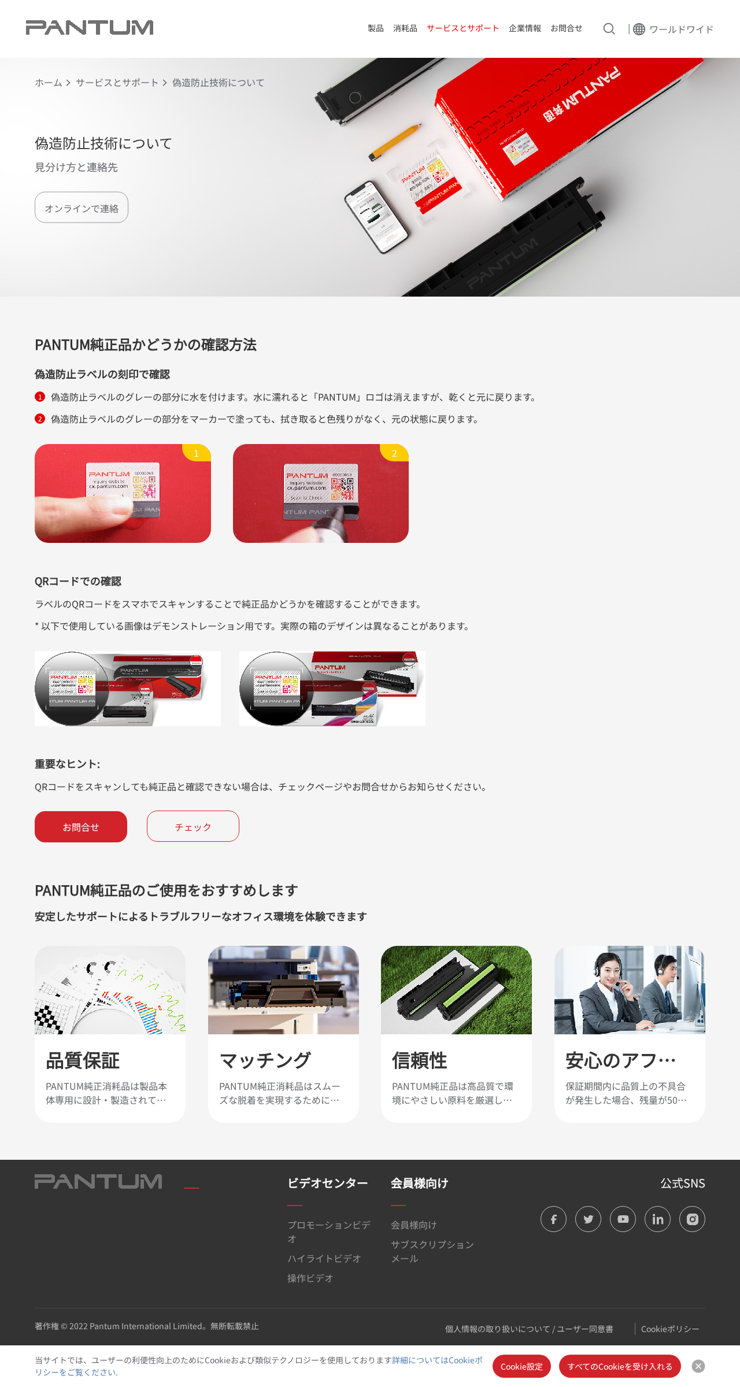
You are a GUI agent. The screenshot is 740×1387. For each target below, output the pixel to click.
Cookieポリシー (670, 1328)
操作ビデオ (310, 1278)
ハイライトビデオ (324, 1258)
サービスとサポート (463, 28)
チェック (193, 827)
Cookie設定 (522, 1366)
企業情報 (525, 28)
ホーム (48, 82)
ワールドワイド (681, 29)
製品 (376, 28)
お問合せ (566, 28)
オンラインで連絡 (82, 207)
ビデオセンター (327, 1182)
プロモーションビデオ (329, 1231)
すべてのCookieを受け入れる (620, 1366)
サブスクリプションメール (432, 1251)
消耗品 (405, 28)
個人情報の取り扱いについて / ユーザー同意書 (529, 1328)
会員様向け (420, 1182)
